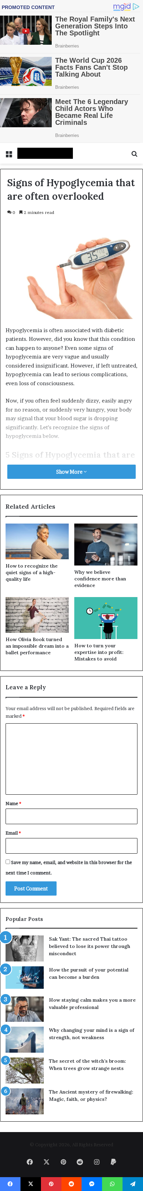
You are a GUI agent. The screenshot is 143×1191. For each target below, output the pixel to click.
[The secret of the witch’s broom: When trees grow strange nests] (25, 1071)
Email (13, 833)
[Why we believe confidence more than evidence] (105, 545)
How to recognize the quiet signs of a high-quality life (32, 572)
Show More (70, 472)
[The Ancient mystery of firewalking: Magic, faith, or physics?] (25, 1101)
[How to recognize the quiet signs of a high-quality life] (37, 541)
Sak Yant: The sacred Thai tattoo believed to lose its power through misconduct (89, 946)
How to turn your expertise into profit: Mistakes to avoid (99, 652)
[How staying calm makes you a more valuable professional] (25, 1009)
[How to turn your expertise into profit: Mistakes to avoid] (105, 618)
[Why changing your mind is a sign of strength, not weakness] (25, 1040)
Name (13, 803)
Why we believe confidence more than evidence (100, 578)
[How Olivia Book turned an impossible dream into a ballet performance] (37, 615)
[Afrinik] (45, 153)
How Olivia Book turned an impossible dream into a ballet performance (37, 646)
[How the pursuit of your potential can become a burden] (25, 979)
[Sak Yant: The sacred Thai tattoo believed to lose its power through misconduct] (25, 948)
